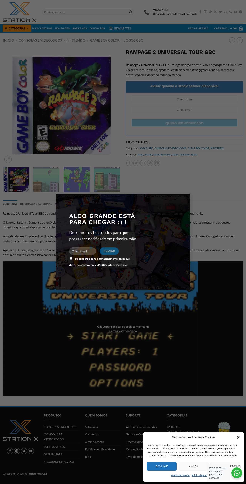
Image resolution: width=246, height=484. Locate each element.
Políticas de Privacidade (112, 265)
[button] (238, 437)
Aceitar (161, 466)
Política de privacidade (203, 475)
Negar (193, 466)
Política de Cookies (180, 475)
